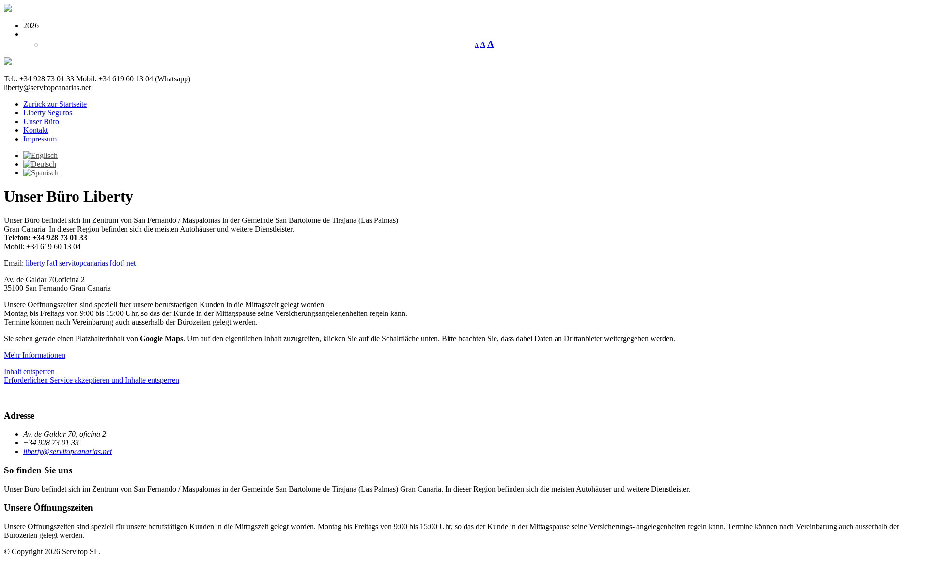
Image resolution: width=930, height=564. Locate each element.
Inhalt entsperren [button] (29, 371)
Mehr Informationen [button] (34, 355)
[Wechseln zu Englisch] (40, 155)
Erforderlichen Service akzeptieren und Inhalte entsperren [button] (91, 380)
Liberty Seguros (47, 113)
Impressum (40, 139)
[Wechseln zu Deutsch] (39, 164)
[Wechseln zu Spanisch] (41, 173)
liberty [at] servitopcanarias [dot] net (81, 263)
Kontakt (35, 130)
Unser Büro (41, 121)
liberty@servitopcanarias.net (67, 451)
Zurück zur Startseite (55, 104)
